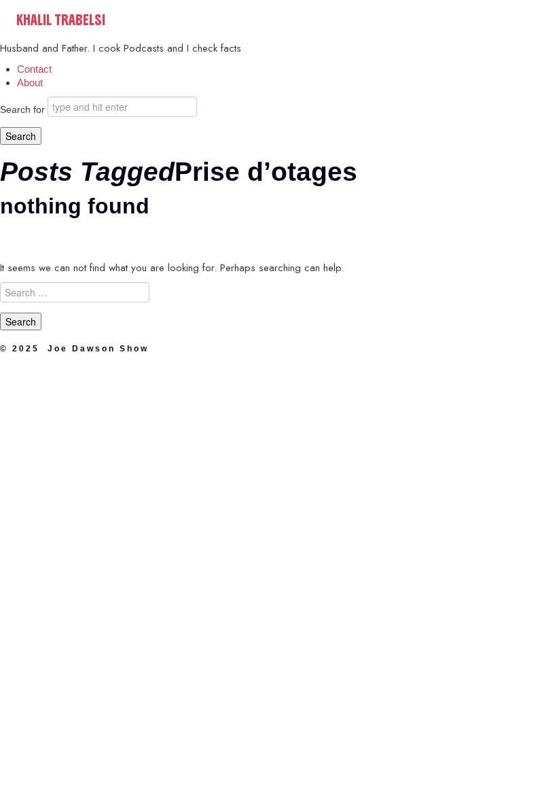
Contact (34, 69)
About (30, 82)
